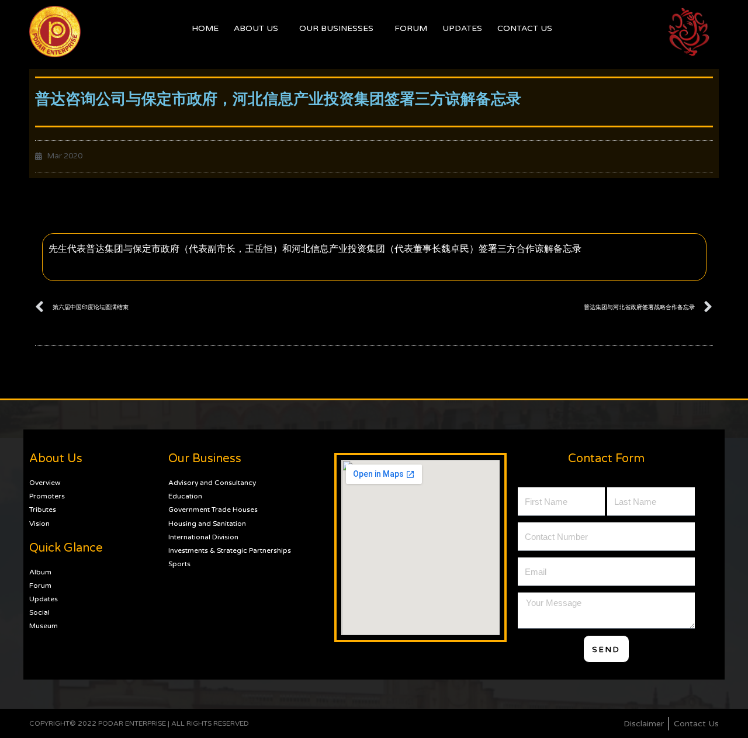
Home (205, 28)
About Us (256, 28)
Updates (462, 28)
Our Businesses (336, 28)
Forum (410, 28)
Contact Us (524, 28)
